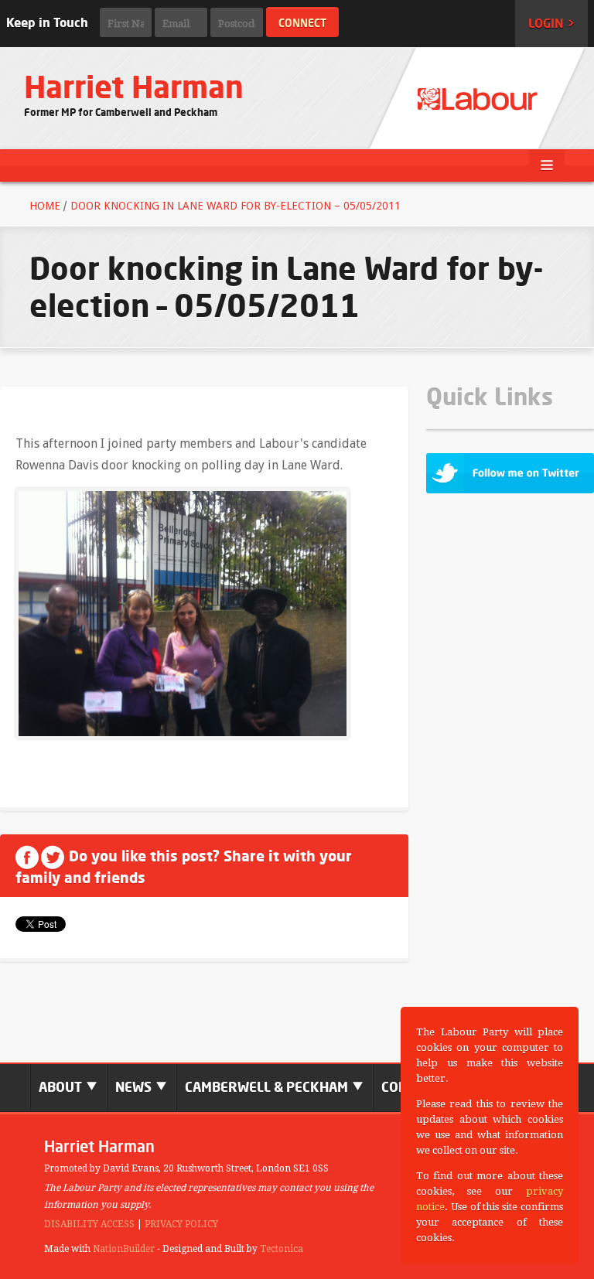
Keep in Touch (47, 22)
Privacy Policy (181, 1224)
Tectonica (281, 1248)
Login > (551, 23)
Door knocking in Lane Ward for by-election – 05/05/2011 (235, 206)
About (62, 1087)
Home (44, 206)
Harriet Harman (134, 87)
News (135, 1087)
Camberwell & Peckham (268, 1087)
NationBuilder (124, 1248)
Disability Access (89, 1224)
